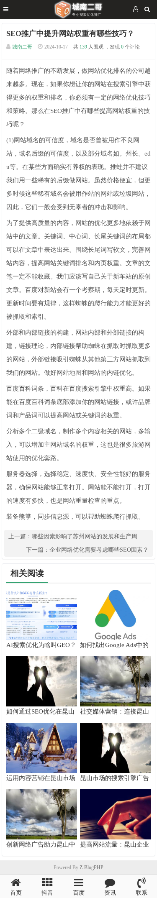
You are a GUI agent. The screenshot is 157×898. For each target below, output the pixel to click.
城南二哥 (22, 47)
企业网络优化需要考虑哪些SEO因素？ (99, 550)
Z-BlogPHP (91, 867)
